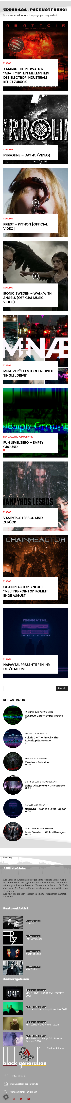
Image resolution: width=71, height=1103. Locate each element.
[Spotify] (28, 1099)
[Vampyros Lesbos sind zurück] (35, 496)
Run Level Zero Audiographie (18, 437)
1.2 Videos (8, 150)
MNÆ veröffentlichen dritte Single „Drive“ (28, 373)
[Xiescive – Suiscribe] (13, 761)
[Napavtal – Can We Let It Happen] (13, 808)
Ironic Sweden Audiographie (39, 828)
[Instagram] (14, 1099)
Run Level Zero (34, 938)
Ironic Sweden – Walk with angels (45, 832)
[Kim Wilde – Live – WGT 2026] (13, 1023)
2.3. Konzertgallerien (36, 990)
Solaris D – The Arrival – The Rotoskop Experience (41, 739)
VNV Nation (32, 969)
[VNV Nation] (13, 968)
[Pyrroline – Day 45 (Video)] (35, 129)
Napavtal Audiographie (36, 805)
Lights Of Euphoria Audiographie (41, 782)
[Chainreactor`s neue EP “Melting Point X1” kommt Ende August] (35, 569)
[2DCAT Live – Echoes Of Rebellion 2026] (13, 993)
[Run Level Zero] (13, 937)
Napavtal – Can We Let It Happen (45, 809)
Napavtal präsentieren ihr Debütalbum (26, 666)
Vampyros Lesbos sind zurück (23, 520)
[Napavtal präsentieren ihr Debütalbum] (35, 643)
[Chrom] (13, 922)
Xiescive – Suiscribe (37, 762)
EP (4, 450)
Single (28, 788)
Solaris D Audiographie (36, 734)
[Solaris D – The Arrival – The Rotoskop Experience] (13, 738)
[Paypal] (21, 1099)
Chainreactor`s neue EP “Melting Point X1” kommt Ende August (25, 591)
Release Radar (14, 700)
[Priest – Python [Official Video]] (35, 202)
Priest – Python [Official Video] (25, 226)
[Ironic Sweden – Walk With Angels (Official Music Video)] (35, 276)
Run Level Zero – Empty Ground (23, 444)
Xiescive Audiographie (36, 759)
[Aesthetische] (13, 953)
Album (28, 765)
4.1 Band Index (33, 921)
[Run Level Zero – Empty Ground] (35, 423)
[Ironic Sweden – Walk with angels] (13, 831)
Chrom (30, 923)
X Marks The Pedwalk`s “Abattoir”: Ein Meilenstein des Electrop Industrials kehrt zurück (26, 75)
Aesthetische (33, 954)
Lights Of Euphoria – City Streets (45, 785)
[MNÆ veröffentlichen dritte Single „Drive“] (35, 349)
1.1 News (7, 63)
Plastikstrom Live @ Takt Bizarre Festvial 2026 (44, 1040)
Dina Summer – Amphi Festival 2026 (47, 1009)
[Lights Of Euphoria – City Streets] (13, 785)
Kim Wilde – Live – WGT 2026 (42, 1024)
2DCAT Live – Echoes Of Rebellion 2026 (45, 994)
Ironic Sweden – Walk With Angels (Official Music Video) (27, 297)
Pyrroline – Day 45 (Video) (26, 155)
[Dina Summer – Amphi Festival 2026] (13, 1008)
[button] (6, 1097)
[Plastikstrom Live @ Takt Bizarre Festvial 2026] (13, 1039)
